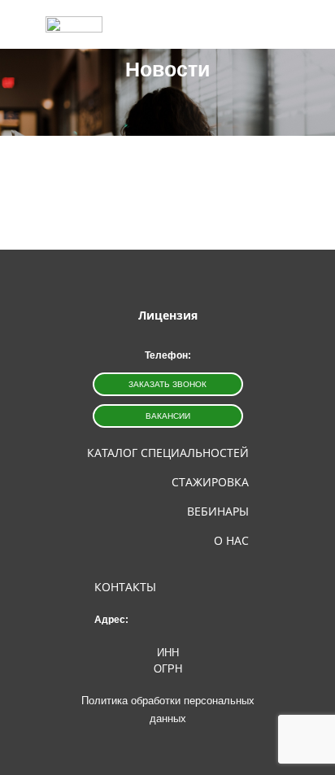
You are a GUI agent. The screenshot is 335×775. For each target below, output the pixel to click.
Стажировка (210, 482)
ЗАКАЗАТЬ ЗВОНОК (167, 384)
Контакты (125, 586)
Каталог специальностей (168, 452)
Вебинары (218, 511)
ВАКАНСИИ (168, 415)
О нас (231, 540)
